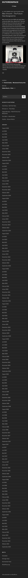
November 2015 (6, 506)
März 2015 (4, 529)
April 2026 (5, 140)
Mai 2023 (4, 242)
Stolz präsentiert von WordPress (9, 574)
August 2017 (5, 444)
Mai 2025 (4, 172)
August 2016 (5, 479)
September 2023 (6, 230)
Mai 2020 (4, 347)
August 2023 (5, 233)
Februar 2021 (5, 321)
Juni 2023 (4, 239)
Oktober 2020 (5, 333)
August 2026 (5, 128)
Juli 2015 (4, 517)
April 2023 (5, 245)
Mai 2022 (4, 277)
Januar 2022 (5, 289)
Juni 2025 (4, 169)
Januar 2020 (5, 359)
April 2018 (4, 421)
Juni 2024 (4, 204)
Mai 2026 (4, 137)
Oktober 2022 (5, 263)
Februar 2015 (5, 532)
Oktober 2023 (5, 227)
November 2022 (6, 260)
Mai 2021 (4, 312)
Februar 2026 (5, 145)
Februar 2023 (5, 251)
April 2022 (4, 280)
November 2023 (6, 224)
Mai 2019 (4, 383)
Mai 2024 (4, 207)
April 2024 (5, 210)
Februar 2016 (5, 497)
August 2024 (5, 198)
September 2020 (6, 336)
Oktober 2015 (5, 508)
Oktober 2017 (5, 438)
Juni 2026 (4, 134)
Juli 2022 (4, 271)
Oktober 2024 (5, 192)
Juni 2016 (4, 485)
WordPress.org (6, 564)
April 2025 (5, 175)
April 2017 (4, 456)
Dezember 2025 (6, 151)
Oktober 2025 (5, 157)
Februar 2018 (5, 427)
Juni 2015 (4, 520)
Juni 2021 (4, 309)
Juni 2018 (4, 415)
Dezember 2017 (6, 432)
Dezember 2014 (6, 538)
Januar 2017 (5, 465)
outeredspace (10, 2)
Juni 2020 (4, 345)
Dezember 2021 (6, 292)
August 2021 (5, 304)
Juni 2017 (4, 450)
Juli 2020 (4, 342)
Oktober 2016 (5, 473)
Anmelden (4, 555)
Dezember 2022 (6, 257)
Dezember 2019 (6, 362)
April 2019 (4, 385)
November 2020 (6, 330)
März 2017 (4, 459)
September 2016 (6, 476)
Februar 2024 (5, 216)
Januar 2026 (5, 148)
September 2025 (6, 160)
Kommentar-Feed (6, 561)
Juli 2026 (4, 131)
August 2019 (5, 374)
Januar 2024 (5, 219)
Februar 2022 (5, 286)
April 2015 (4, 526)
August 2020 (5, 339)
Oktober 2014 (5, 544)
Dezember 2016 (6, 467)
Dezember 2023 (6, 222)
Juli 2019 (4, 377)
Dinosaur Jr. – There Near (8, 108)
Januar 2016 (5, 500)
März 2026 (5, 142)
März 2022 (5, 283)
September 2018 (6, 406)
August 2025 (5, 163)
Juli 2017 (4, 447)
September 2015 (6, 511)
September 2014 (6, 546)
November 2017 (6, 435)
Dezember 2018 (6, 397)
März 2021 (4, 318)
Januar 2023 (5, 254)
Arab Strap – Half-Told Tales (9, 105)
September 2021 (6, 301)
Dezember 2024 (6, 186)
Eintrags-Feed (5, 558)
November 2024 (6, 189)
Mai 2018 (4, 418)
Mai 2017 (4, 453)
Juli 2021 (4, 306)
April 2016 (4, 491)
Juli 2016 (4, 482)
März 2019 (4, 388)
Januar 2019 (5, 394)
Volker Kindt (20, 11)
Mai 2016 (4, 488)
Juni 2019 (4, 380)
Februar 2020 (5, 356)
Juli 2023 (4, 236)
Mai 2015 (4, 523)
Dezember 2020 (6, 327)
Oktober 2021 (5, 298)
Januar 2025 (5, 184)
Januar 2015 (5, 535)
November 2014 (6, 541)
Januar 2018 (5, 429)
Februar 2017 (5, 462)
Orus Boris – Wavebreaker (8, 116)
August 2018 (5, 409)
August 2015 (5, 514)
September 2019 (6, 371)
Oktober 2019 (5, 368)
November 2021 (6, 295)
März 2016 (4, 494)
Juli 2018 (4, 412)
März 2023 (5, 248)
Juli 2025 (4, 166)
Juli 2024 (4, 201)
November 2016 (6, 470)
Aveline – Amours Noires (8, 119)
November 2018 (6, 400)
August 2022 (5, 268)
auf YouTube (17, 64)
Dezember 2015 (6, 503)
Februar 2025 (5, 181)
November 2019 (6, 365)
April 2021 (4, 315)
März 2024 (5, 213)
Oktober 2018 (5, 403)
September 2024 (6, 195)
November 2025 (6, 154)
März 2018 (4, 424)
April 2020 (5, 350)
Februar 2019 (5, 391)
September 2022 (6, 265)
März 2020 (5, 353)
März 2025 (5, 178)
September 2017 (6, 441)
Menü (14, 6)
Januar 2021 (5, 324)
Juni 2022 (4, 274)
